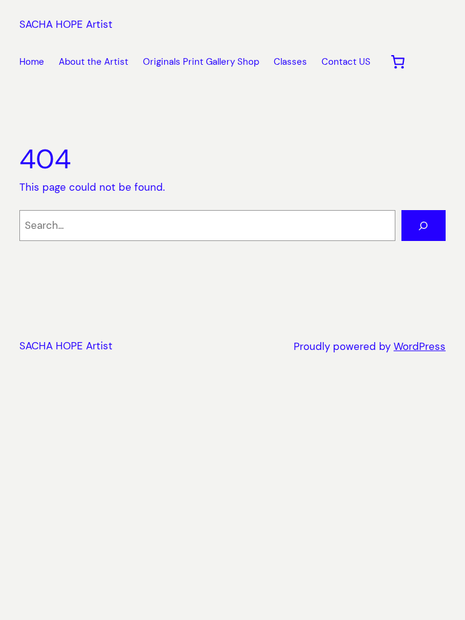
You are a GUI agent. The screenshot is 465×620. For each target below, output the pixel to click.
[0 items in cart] (398, 62)
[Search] (423, 225)
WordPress (420, 346)
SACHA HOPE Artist (66, 24)
